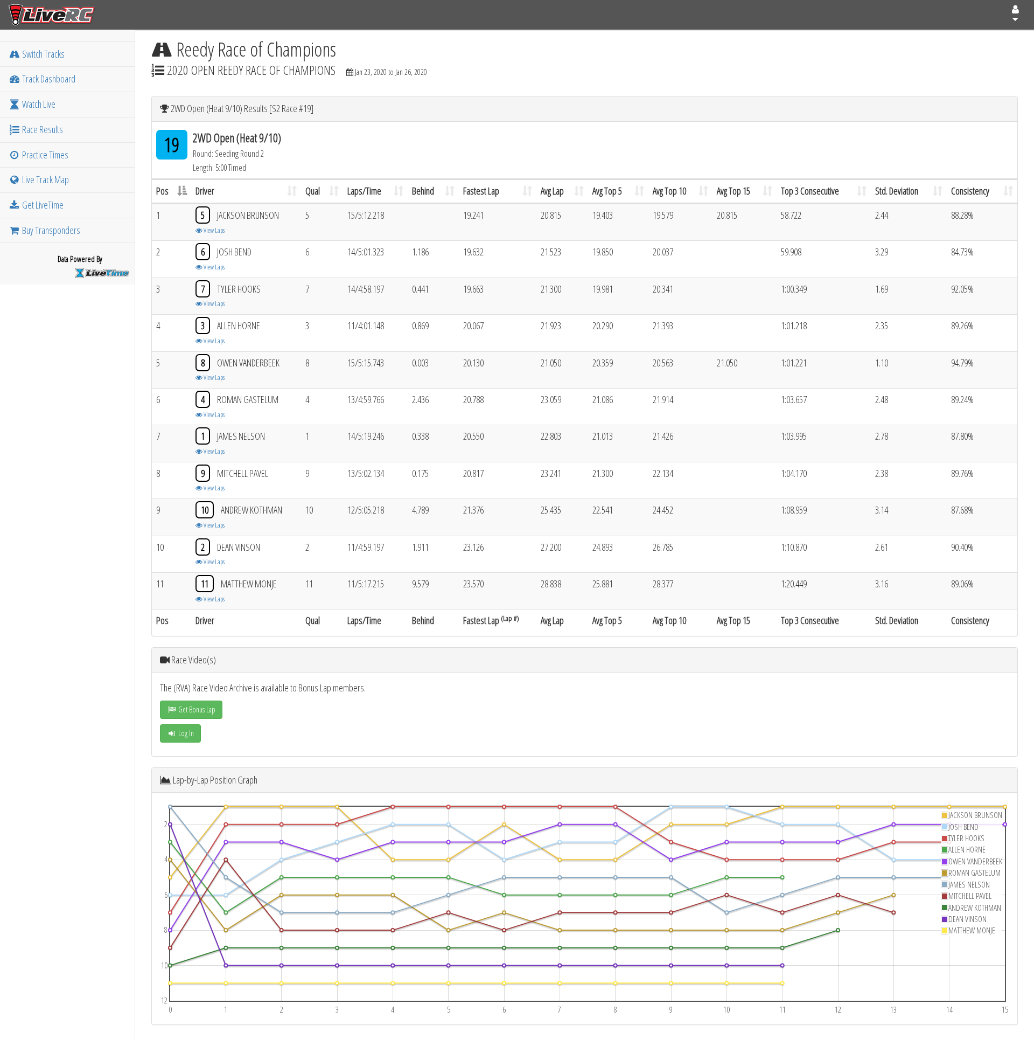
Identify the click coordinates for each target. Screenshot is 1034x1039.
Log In (185, 733)
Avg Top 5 (607, 190)
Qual (312, 190)
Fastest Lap (481, 190)
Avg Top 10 (669, 190)
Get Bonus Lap (196, 709)
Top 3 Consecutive (810, 190)
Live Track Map (44, 179)
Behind (423, 190)
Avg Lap (552, 190)
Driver (204, 190)
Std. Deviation (896, 190)
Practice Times (44, 154)
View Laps (213, 230)
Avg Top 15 (733, 190)
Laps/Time (364, 190)
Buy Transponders (50, 230)
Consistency (970, 190)
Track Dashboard (47, 78)
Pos (162, 190)
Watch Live (37, 104)
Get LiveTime (42, 204)
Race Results (41, 129)
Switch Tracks (42, 53)
